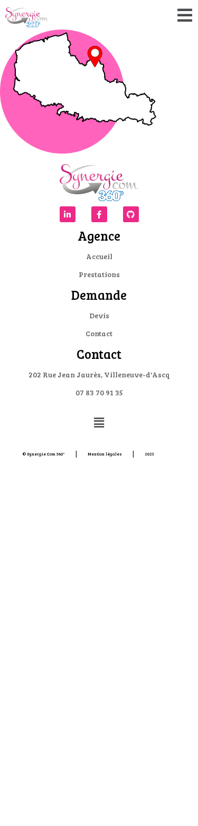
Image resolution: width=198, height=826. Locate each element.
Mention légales (105, 454)
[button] (185, 15)
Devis (99, 315)
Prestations (99, 274)
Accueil (99, 256)
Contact (99, 333)
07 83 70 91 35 (99, 392)
